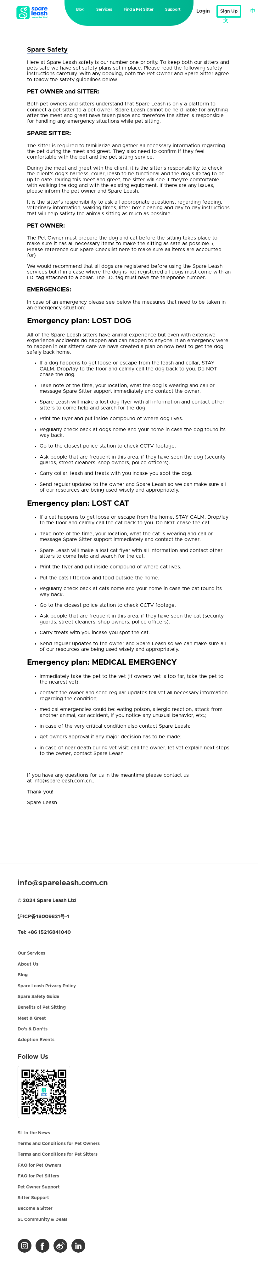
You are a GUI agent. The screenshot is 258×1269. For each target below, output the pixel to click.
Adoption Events (36, 1040)
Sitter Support (33, 1198)
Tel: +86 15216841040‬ (44, 932)
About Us (28, 964)
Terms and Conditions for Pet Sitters (58, 1154)
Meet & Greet (32, 1018)
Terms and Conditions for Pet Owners (59, 1144)
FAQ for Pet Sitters (38, 1176)
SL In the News (34, 1133)
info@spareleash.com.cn (63, 883)
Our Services (31, 953)
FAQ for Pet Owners (39, 1165)
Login (203, 11)
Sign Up (229, 11)
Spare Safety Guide (38, 997)
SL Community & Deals (42, 1219)
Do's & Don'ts (33, 1029)
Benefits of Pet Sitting (42, 1007)
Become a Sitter (35, 1208)
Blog (80, 9)
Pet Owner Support (39, 1187)
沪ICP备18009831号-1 (43, 916)
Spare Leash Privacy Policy (47, 986)
